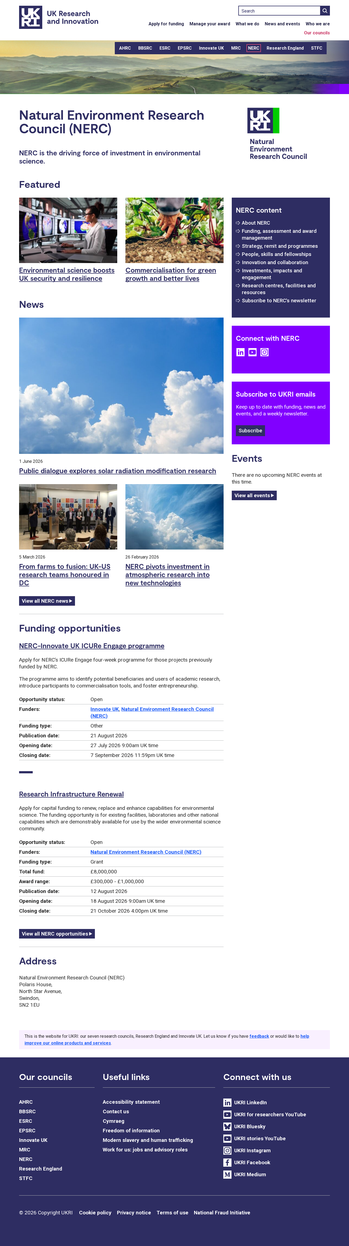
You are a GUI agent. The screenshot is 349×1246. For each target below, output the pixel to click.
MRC (236, 48)
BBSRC (145, 48)
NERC (253, 48)
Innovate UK (211, 48)
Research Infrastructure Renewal (71, 794)
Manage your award (209, 23)
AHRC (125, 48)
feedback (259, 1036)
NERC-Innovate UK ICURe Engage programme (91, 645)
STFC (316, 48)
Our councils (317, 32)
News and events (282, 23)
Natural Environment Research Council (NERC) (146, 852)
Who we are (318, 23)
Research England (285, 48)
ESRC (165, 48)
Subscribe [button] (250, 430)
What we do (247, 23)
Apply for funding (166, 23)
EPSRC (185, 48)
